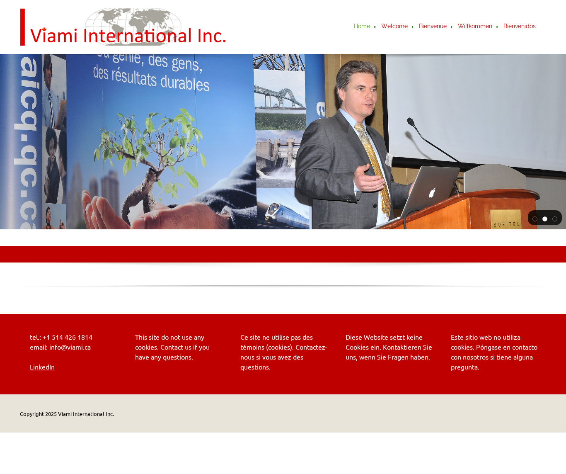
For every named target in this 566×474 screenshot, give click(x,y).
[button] (535, 218)
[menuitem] (362, 27)
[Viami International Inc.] (123, 27)
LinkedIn (42, 367)
